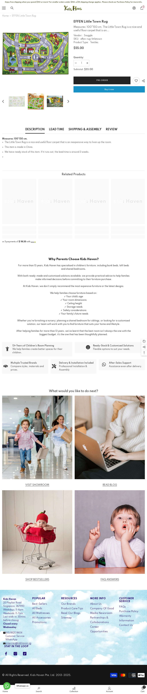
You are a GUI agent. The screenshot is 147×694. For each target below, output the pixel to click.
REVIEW (111, 129)
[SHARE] (142, 80)
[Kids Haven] (37, 437)
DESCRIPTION (35, 129)
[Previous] (3, 101)
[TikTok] (24, 653)
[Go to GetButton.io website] (6, 691)
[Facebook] (6, 653)
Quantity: (79, 57)
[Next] (68, 101)
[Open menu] (4, 8)
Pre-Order (102, 80)
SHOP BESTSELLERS (37, 579)
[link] (19, 232)
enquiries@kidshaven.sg (18, 643)
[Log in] (134, 8)
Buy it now (109, 89)
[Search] (12, 8)
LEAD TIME (56, 129)
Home (5, 16)
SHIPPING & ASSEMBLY (84, 129)
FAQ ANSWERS (110, 579)
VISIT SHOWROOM (37, 485)
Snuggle (88, 35)
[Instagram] (15, 653)
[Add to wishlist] (136, 80)
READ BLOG (110, 485)
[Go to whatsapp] (6, 685)
